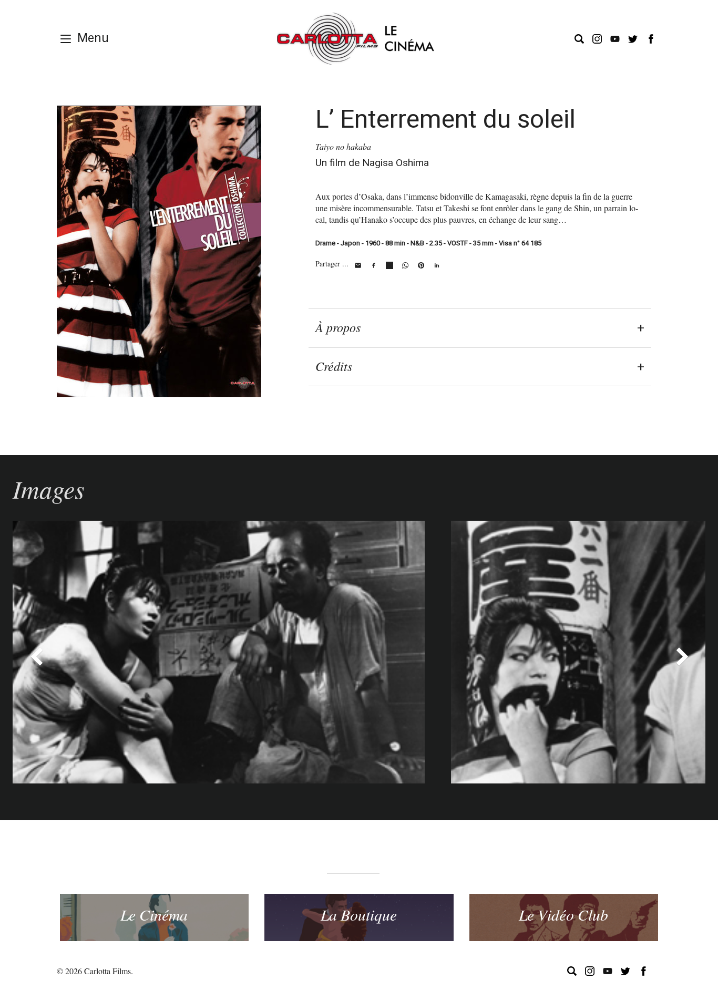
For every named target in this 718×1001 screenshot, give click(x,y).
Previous (36, 656)
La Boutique (359, 914)
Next (682, 656)
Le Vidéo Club (563, 914)
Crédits (333, 365)
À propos (338, 326)
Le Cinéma (154, 914)
